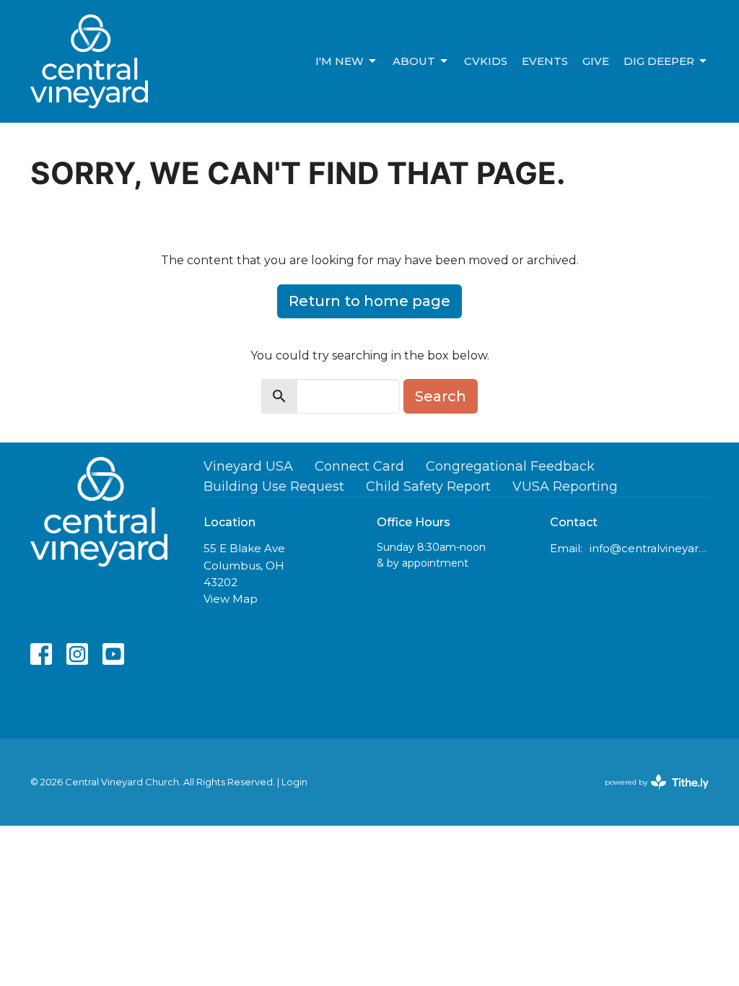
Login (294, 782)
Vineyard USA (248, 466)
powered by (650, 794)
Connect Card (359, 466)
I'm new (339, 61)
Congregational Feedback (510, 466)
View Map (231, 599)
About (414, 61)
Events (545, 61)
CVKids (485, 61)
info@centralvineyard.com (649, 548)
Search (440, 396)
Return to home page (369, 301)
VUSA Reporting (565, 486)
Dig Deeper (659, 61)
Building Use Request (274, 486)
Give (595, 61)
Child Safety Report (428, 486)
